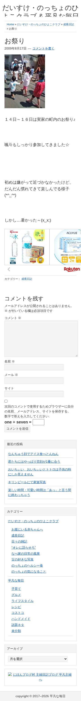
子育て (16, 589)
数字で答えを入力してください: (27, 416)
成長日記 (26, 278)
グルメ (16, 595)
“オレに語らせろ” (23, 547)
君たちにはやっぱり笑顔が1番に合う (34, 461)
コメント (12, 318)
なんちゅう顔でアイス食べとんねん (33, 454)
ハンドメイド (20, 619)
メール (11, 375)
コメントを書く (43, 48)
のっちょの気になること (28, 571)
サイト (9, 388)
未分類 (16, 631)
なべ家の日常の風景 (25, 553)
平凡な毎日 (16, 580)
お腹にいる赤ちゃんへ (27, 529)
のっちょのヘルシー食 (27, 565)
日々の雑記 (19, 541)
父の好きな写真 (22, 559)
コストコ (17, 613)
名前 (9, 361)
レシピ (16, 607)
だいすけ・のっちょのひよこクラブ (33, 521)
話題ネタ (17, 625)
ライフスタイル (22, 601)
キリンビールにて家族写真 (27, 482)
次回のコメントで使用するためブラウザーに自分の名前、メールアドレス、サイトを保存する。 (39, 409)
